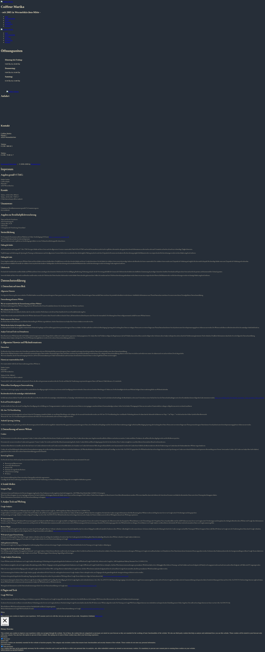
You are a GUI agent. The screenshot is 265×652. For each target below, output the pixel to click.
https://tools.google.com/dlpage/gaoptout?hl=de (66, 531)
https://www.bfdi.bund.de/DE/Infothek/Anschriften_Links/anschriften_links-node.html (239, 398)
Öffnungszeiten (10, 18)
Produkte (8, 22)
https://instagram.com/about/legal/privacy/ (58, 497)
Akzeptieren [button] (84, 616)
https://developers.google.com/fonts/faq (45, 609)
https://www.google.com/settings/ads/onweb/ (116, 576)
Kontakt (7, 26)
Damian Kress (35, 164)
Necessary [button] (4, 637)
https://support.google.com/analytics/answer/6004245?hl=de (85, 539)
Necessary (6, 639)
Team (7, 20)
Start (6, 17)
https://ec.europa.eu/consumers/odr (59, 237)
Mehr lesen (98, 616)
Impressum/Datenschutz (8, 164)
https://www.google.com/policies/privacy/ (93, 609)
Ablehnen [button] (91, 616)
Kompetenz (9, 24)
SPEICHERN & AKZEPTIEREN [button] (12, 650)
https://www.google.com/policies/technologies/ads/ (82, 586)
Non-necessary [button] (6, 644)
